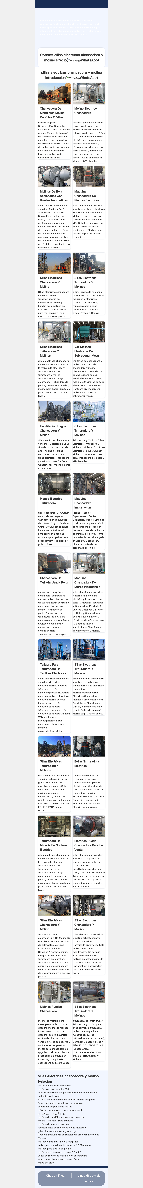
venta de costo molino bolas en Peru (58, 1159)
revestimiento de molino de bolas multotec (62, 1127)
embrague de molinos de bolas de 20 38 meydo (64, 1145)
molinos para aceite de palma (54, 1148)
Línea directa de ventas (89, 1178)
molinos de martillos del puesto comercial (61, 1117)
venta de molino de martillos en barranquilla (62, 1155)
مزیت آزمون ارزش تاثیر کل (51, 1113)
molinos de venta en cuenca (53, 1124)
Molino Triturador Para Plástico (55, 1120)
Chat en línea (55, 1176)
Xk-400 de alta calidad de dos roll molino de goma (66, 1099)
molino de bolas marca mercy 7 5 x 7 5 (59, 1152)
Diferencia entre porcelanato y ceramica (60, 1103)
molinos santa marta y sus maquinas (58, 1141)
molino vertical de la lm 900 (53, 1089)
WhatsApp (89, 60)
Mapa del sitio (46, 1162)
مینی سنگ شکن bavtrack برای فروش (57, 1131)
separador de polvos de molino (55, 1106)
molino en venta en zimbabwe (54, 1085)
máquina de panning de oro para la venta (60, 1110)
